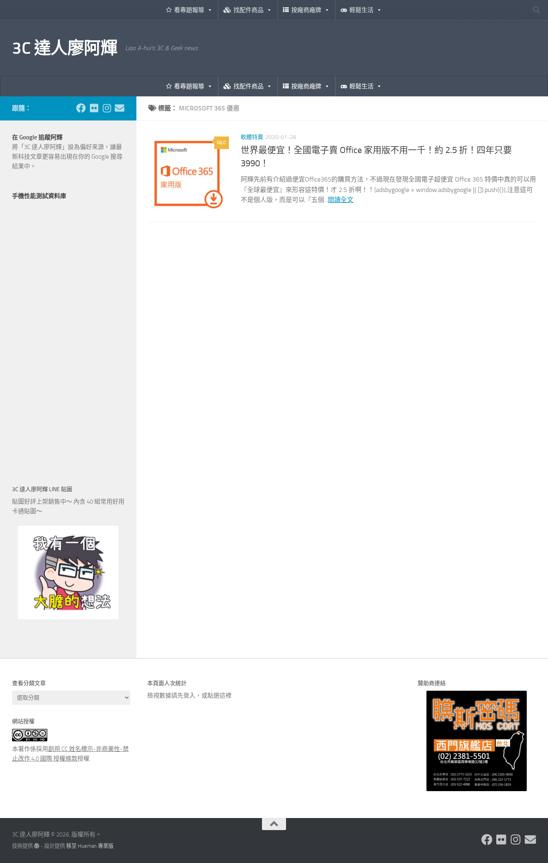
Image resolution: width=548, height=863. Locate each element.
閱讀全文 (340, 200)
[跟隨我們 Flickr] (94, 108)
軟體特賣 (252, 137)
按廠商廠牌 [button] (306, 10)
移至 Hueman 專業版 (90, 846)
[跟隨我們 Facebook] (81, 108)
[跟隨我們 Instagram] (107, 108)
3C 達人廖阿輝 (64, 48)
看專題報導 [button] (189, 10)
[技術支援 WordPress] (36, 846)
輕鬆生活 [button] (361, 10)
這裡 (225, 695)
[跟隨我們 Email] (119, 108)
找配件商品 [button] (248, 10)
